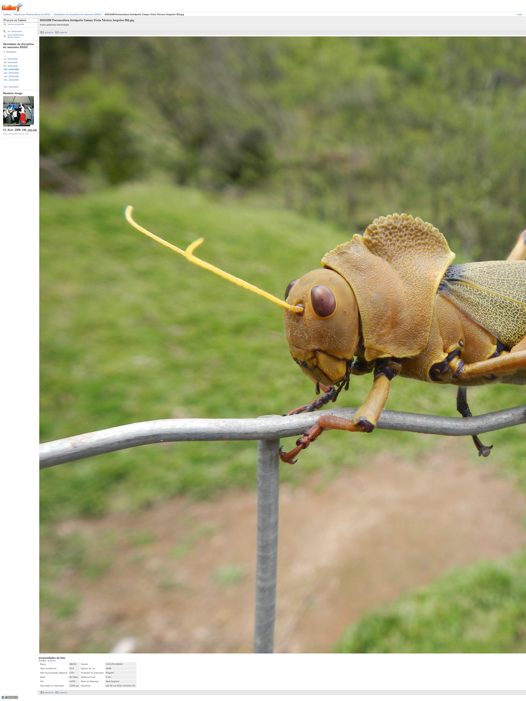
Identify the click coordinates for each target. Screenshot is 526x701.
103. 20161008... (12, 80)
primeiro (49, 32)
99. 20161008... (11, 66)
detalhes (51, 660)
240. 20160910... (12, 87)
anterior (63, 32)
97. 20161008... (11, 59)
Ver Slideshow (15, 31)
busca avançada (16, 24)
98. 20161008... (11, 62)
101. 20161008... (12, 73)
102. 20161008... (12, 76)
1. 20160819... (11, 52)
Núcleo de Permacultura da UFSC (32, 14)
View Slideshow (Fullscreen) (16, 36)
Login (519, 14)
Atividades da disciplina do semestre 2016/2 (77, 14)
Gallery (7, 14)
